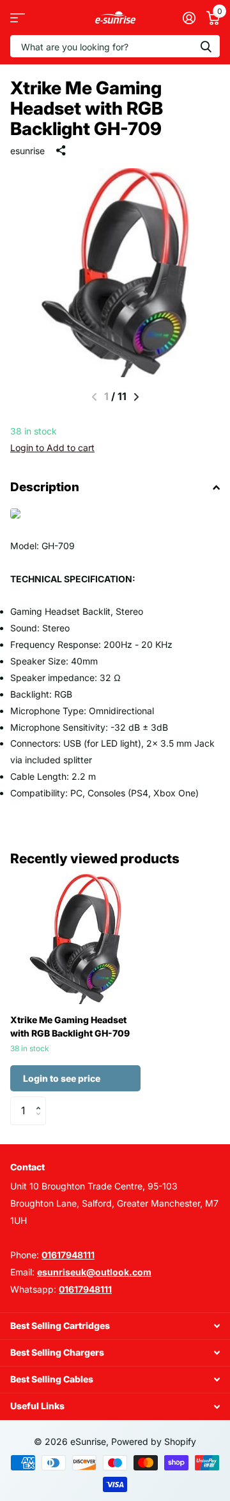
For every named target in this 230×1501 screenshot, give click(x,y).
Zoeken (206, 46)
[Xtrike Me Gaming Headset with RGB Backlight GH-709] (75, 939)
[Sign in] (188, 18)
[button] (136, 396)
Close (115, 1326)
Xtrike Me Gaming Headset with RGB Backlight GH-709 (70, 1026)
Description (44, 487)
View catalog (17, 17)
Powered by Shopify (153, 1441)
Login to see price (61, 1078)
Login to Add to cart (52, 447)
